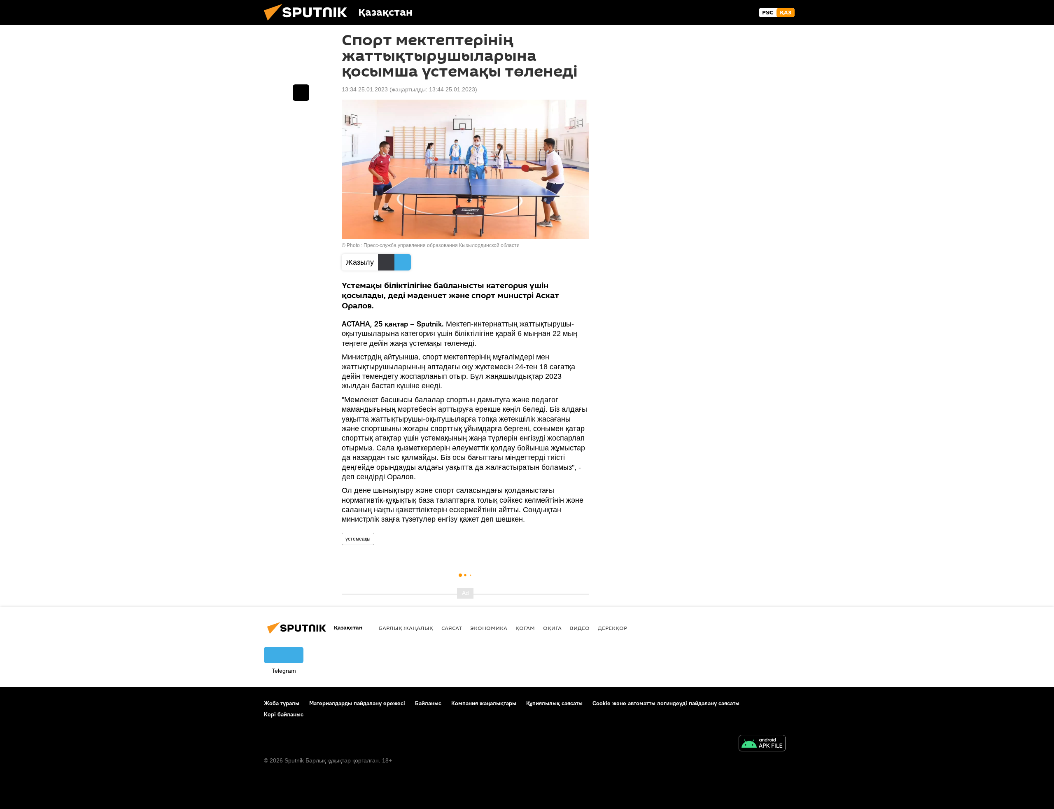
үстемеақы (358, 539)
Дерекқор (612, 628)
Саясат (451, 628)
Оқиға (552, 628)
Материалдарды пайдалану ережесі (357, 703)
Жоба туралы (281, 703)
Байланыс (428, 703)
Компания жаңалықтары (483, 703)
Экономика (488, 628)
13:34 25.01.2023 (365, 89)
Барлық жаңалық (406, 628)
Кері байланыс (283, 714)
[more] (301, 92)
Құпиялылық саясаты (554, 703)
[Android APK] (762, 744)
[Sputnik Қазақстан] (308, 22)
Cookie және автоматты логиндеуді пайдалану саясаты (665, 703)
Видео (580, 628)
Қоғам (525, 628)
